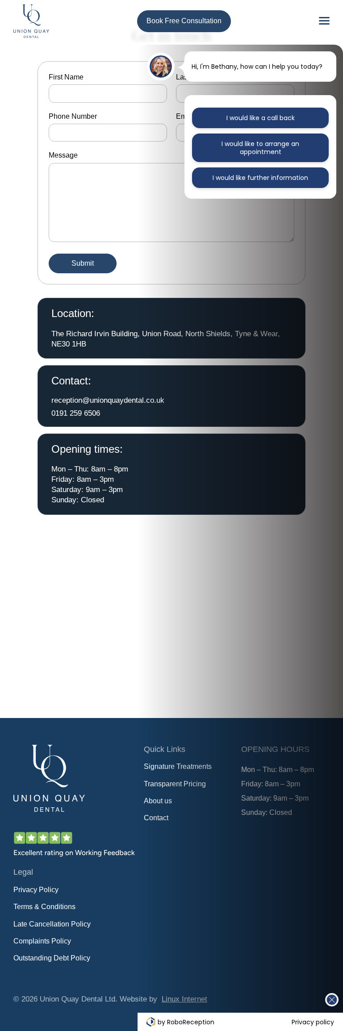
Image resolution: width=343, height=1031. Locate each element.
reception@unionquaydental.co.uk (107, 400)
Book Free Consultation (184, 21)
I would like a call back (260, 117)
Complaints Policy (42, 941)
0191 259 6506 (75, 413)
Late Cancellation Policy (52, 924)
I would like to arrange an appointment (260, 147)
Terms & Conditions (44, 906)
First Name (66, 77)
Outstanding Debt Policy (51, 958)
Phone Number (73, 116)
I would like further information (260, 177)
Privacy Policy (36, 889)
